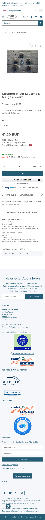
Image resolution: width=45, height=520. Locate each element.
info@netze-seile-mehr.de (17, 327)
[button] (31, 16)
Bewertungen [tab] (26, 195)
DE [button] (24, 16)
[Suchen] (40, 23)
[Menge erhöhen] (40, 166)
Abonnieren (34, 297)
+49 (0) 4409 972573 (13, 324)
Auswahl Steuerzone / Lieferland (15, 145)
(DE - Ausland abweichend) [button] (26, 157)
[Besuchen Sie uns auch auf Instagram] (22, 493)
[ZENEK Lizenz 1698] (22, 362)
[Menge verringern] (4, 166)
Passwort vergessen (10, 465)
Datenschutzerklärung (12, 286)
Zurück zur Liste (9, 32)
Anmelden (22, 459)
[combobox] (19, 10)
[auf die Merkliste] (38, 45)
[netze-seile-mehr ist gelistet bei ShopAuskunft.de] (23, 426)
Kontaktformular (25, 332)
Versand (21, 142)
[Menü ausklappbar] (3, 15)
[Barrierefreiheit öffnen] (8, 506)
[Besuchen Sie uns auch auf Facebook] (4, 493)
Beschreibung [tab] (9, 195)
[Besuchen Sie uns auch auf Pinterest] (16, 493)
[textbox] (19, 10)
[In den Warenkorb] (4, 40)
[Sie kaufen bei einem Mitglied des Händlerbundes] (11, 380)
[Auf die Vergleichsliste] (31, 45)
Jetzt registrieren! (17, 468)
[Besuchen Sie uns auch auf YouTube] (10, 493)
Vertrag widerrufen (22, 476)
